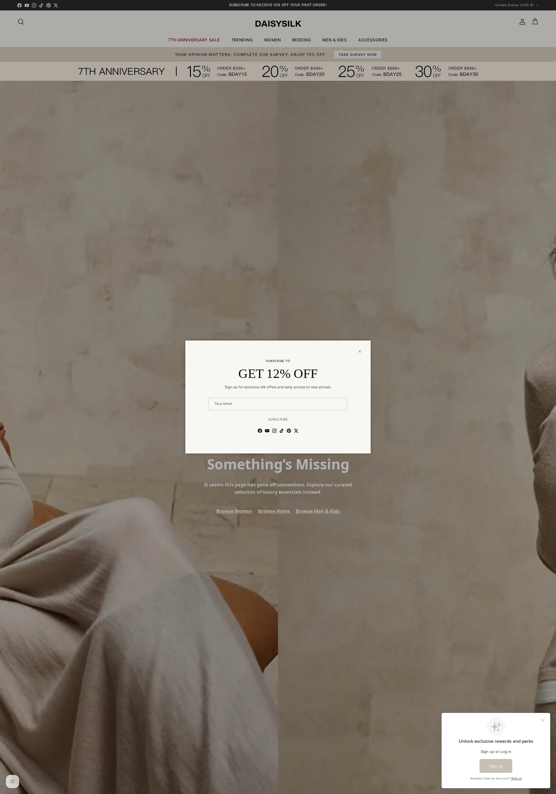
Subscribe (278, 419)
